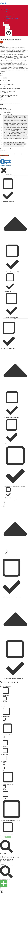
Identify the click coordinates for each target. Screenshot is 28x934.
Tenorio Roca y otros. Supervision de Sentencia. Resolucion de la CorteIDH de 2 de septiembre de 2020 (15, 137)
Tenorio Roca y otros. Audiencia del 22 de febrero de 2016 (15, 127)
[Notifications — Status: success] (3, 23)
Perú (5, 78)
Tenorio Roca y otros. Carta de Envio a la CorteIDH (13, 142)
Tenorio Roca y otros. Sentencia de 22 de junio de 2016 (14, 135)
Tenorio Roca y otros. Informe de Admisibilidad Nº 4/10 (14, 144)
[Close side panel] (0, 158)
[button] (2, 162)
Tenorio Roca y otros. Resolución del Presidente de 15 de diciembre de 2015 (15, 130)
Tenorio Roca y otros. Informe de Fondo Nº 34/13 (13, 146)
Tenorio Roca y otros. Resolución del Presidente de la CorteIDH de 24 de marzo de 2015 (15, 133)
